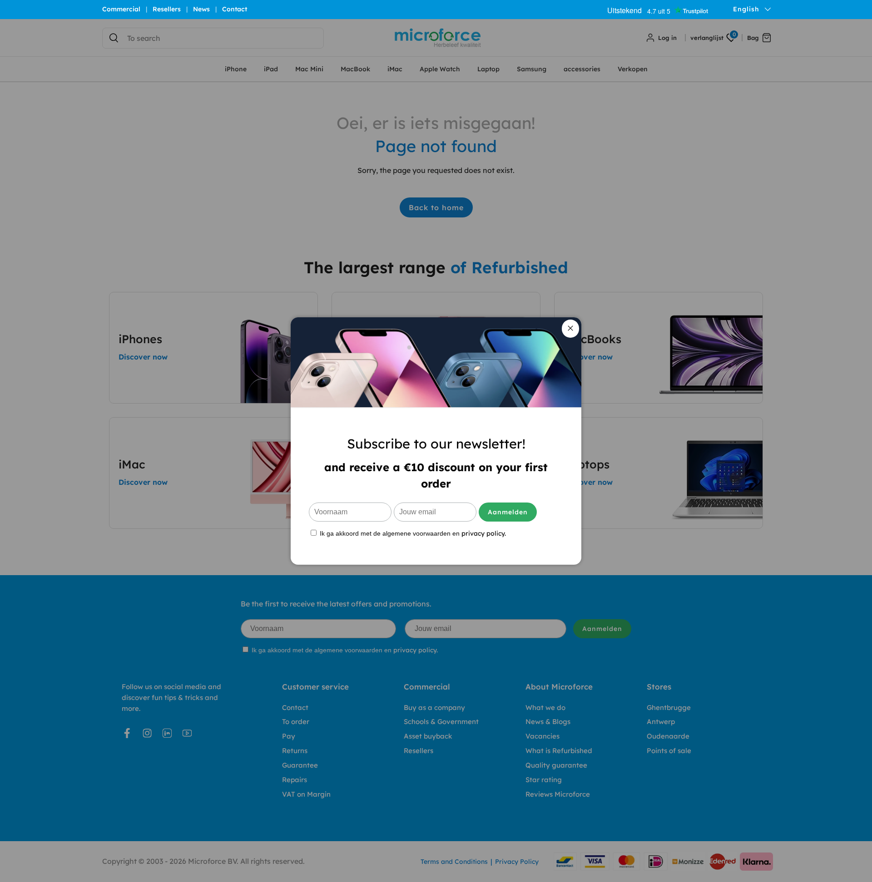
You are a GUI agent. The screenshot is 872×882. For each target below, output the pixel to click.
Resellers (167, 9)
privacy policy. (483, 533)
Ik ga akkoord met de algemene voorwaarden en (412, 533)
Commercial (121, 9)
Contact (234, 9)
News (201, 9)
